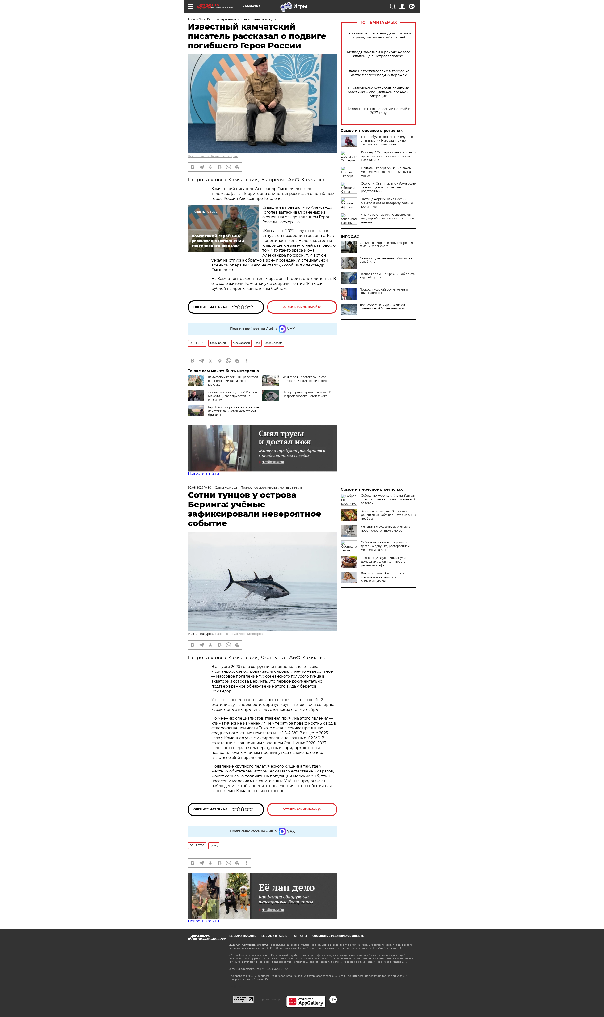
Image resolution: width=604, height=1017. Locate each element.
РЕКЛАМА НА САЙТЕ (242, 935)
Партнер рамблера (270, 999)
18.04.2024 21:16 (199, 19)
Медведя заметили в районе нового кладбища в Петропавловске (378, 54)
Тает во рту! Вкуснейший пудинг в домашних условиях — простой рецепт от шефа (386, 561)
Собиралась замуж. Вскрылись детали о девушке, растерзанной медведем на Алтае (385, 546)
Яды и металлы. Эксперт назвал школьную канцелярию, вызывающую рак (384, 577)
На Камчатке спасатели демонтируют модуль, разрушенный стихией (378, 35)
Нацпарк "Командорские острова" (240, 634)
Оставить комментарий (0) (302, 306)
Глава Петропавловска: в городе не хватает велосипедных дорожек (379, 73)
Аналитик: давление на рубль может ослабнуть (387, 260)
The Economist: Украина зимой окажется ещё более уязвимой (382, 307)
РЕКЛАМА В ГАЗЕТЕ (274, 935)
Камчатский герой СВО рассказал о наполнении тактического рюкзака (233, 380)
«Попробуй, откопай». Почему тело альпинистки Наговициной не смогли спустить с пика (387, 140)
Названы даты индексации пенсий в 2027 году (378, 111)
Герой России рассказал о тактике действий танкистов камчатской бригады (233, 411)
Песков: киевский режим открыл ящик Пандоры (384, 291)
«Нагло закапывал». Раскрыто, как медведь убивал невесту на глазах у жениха (387, 218)
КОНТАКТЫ (300, 935)
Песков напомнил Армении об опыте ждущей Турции (387, 275)
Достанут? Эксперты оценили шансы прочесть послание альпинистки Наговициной (388, 156)
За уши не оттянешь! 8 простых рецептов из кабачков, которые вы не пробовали (388, 514)
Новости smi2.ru (203, 473)
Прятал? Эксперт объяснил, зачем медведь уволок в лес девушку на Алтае (386, 171)
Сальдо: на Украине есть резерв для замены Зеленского (386, 244)
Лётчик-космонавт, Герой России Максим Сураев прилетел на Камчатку (232, 395)
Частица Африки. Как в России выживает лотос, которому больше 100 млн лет (387, 202)
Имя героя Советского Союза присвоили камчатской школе (305, 379)
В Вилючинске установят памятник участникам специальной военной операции (378, 92)
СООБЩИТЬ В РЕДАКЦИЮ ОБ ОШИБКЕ (338, 935)
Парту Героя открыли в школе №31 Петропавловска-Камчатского (308, 394)
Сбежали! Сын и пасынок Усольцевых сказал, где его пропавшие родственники (388, 187)
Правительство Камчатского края (213, 156)
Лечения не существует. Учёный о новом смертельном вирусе (385, 528)
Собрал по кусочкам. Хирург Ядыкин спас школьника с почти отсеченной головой (388, 499)
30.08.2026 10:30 (199, 487)
